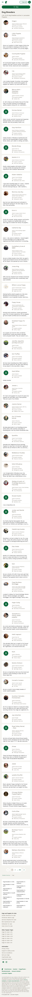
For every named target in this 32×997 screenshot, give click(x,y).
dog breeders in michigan (21, 886)
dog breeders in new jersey (22, 902)
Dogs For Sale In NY (7, 934)
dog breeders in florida (23, 898)
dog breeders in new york (8, 885)
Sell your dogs (6, 955)
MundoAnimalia (6, 971)
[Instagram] (6, 962)
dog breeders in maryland (7, 906)
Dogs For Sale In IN (7, 942)
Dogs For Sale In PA (7, 932)
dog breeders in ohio (8, 881)
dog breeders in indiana (7, 897)
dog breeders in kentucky (7, 889)
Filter (17, 7)
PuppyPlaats (22, 969)
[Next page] (24, 869)
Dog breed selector (7, 959)
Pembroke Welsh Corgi (8, 917)
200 (20, 870)
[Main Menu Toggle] (2, 2)
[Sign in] (29, 2)
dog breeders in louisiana (21, 895)
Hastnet (15, 969)
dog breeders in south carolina (9, 893)
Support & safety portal (8, 950)
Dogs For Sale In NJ (7, 938)
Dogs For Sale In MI (7, 940)
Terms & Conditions (7, 953)
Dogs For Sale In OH (7, 936)
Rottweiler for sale (7, 924)
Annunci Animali (16, 971)
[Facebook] (3, 962)
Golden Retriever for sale (9, 915)
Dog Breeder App (6, 957)
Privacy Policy (5, 948)
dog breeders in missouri (21, 882)
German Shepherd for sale (9, 919)
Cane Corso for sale (7, 926)
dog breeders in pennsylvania (7, 902)
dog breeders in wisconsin (21, 906)
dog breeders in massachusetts (21, 891)
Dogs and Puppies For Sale (9, 913)
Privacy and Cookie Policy (14, 980)
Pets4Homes (7, 969)
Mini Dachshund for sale (8, 922)
